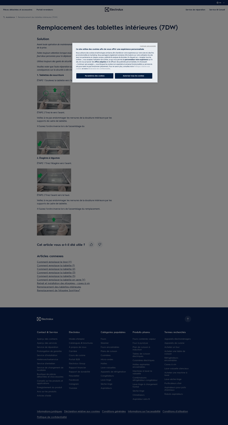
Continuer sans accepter (148, 46)
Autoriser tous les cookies (133, 76)
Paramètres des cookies (95, 76)
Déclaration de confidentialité (99, 69)
